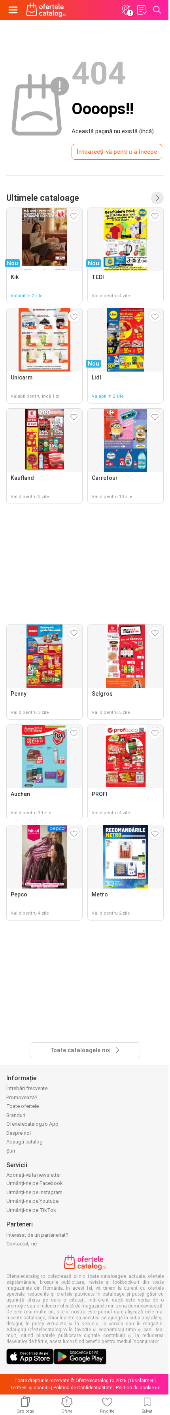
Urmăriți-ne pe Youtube (32, 1201)
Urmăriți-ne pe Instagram (34, 1192)
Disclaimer (141, 1380)
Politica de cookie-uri (138, 1387)
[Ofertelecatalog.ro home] (46, 9)
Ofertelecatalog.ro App (32, 1124)
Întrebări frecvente (26, 1088)
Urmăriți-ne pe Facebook (34, 1183)
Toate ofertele (22, 1106)
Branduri (15, 1115)
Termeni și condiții (30, 1387)
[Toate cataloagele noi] (157, 198)
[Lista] (141, 10)
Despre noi (18, 1133)
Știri (10, 1151)
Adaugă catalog (24, 1142)
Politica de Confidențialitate (82, 1387)
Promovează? (22, 1097)
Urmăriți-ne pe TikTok (31, 1210)
